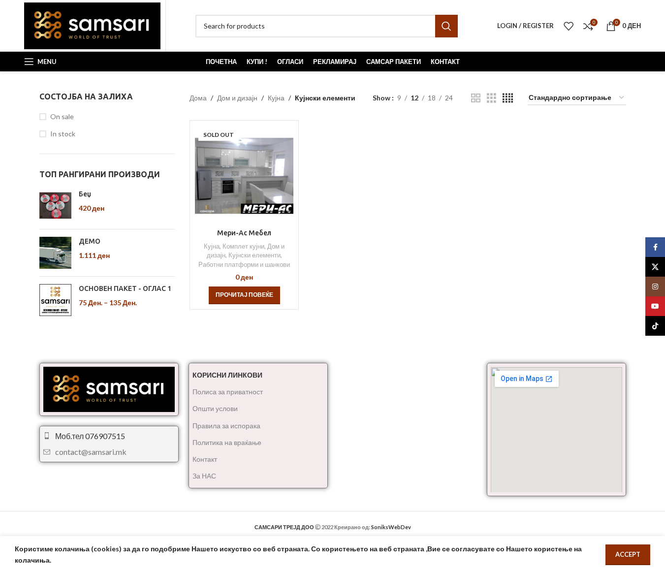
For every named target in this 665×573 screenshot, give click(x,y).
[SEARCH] (446, 26)
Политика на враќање (226, 442)
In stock (62, 133)
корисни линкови (227, 375)
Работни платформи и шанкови (244, 264)
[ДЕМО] (55, 253)
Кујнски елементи (254, 255)
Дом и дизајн (237, 98)
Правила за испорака (226, 425)
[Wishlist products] (568, 26)
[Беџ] (55, 206)
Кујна (276, 98)
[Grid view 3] (491, 98)
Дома (198, 98)
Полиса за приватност (227, 391)
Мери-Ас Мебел (244, 233)
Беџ (85, 194)
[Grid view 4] (508, 98)
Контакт (204, 459)
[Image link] (109, 388)
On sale (62, 116)
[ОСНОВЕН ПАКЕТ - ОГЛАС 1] (55, 300)
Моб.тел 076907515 (90, 436)
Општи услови (215, 408)
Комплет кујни (243, 246)
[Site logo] (92, 25)
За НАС (204, 476)
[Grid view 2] (475, 98)
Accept (627, 554)
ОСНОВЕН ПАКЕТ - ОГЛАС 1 (125, 288)
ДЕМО (89, 241)
